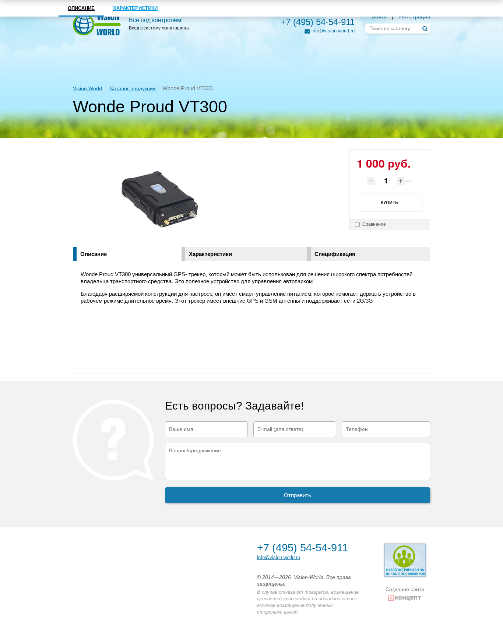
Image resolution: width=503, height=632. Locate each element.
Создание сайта (405, 589)
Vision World (87, 88)
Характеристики (210, 254)
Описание (93, 254)
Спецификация (334, 254)
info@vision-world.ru (333, 31)
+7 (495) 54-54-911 (318, 22)
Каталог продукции (133, 88)
